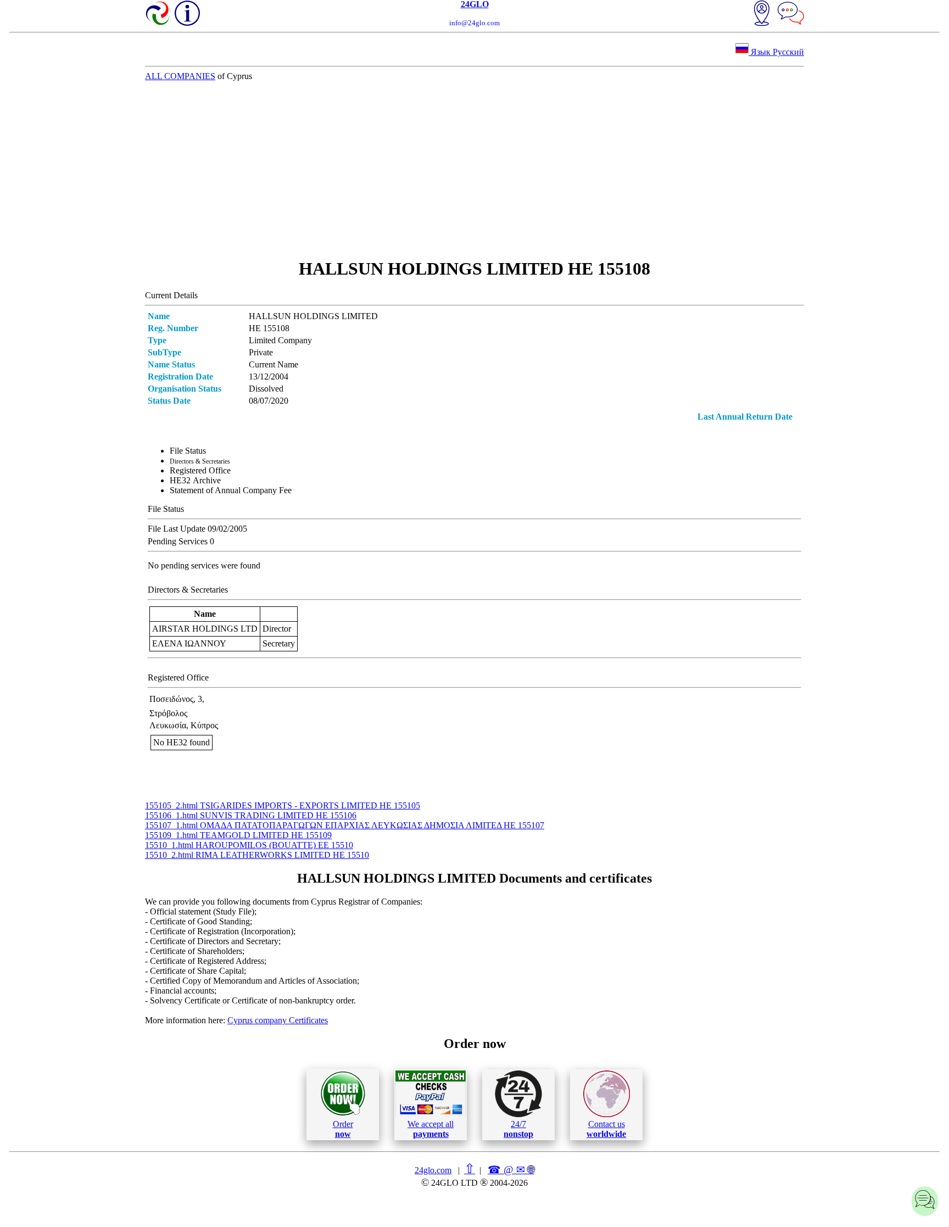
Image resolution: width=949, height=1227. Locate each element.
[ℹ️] (187, 13)
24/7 (518, 1129)
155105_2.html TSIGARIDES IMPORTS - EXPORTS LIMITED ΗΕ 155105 (282, 805)
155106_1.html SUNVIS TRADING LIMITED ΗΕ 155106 (250, 815)
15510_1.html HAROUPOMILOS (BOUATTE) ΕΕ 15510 (249, 845)
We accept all (430, 1129)
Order (343, 1129)
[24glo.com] (158, 14)
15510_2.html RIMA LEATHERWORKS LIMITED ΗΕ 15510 (257, 855)
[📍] (762, 14)
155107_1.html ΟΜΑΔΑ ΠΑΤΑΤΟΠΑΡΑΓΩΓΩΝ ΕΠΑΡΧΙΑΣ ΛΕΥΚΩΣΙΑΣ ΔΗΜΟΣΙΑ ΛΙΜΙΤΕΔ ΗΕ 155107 (344, 825)
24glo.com (433, 1170)
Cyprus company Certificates (277, 1020)
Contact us (606, 1129)
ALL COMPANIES (180, 76)
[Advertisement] (474, 170)
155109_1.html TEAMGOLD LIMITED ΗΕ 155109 (238, 835)
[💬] (791, 14)
